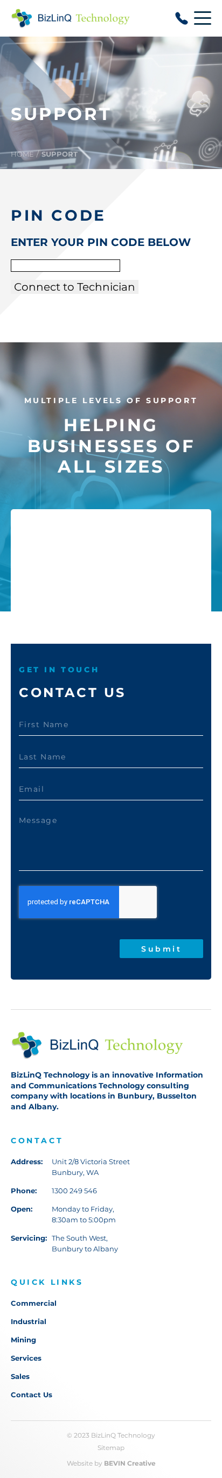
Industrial (28, 1321)
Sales (20, 1376)
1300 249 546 (74, 1190)
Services (26, 1358)
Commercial (34, 1303)
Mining (23, 1339)
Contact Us (31, 1394)
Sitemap (111, 1448)
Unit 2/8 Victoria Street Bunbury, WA (91, 1167)
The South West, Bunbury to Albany (85, 1243)
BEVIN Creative (130, 1463)
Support (59, 154)
